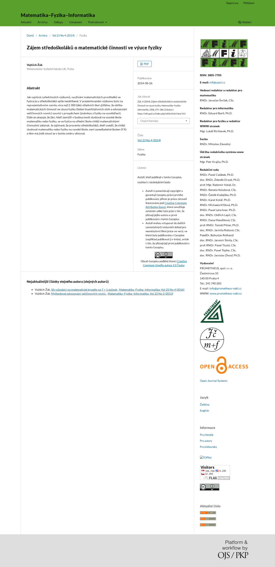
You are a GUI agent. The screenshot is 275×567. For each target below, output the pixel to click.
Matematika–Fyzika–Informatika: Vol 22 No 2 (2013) (140, 293)
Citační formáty (149, 121)
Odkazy (58, 22)
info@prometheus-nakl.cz (225, 288)
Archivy (43, 22)
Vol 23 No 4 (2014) (63, 35)
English (204, 410)
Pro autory (206, 440)
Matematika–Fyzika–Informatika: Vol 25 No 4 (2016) (151, 289)
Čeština (204, 404)
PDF (146, 64)
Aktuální (26, 22)
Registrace (232, 3)
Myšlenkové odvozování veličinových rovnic (78, 293)
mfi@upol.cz (217, 82)
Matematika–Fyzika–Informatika (58, 15)
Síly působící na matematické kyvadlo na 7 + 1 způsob (84, 289)
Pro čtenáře (206, 434)
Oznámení (75, 22)
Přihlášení (248, 3)
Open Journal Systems (213, 380)
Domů (30, 35)
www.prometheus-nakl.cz (226, 293)
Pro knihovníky (208, 446)
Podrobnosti (96, 22)
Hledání (246, 22)
